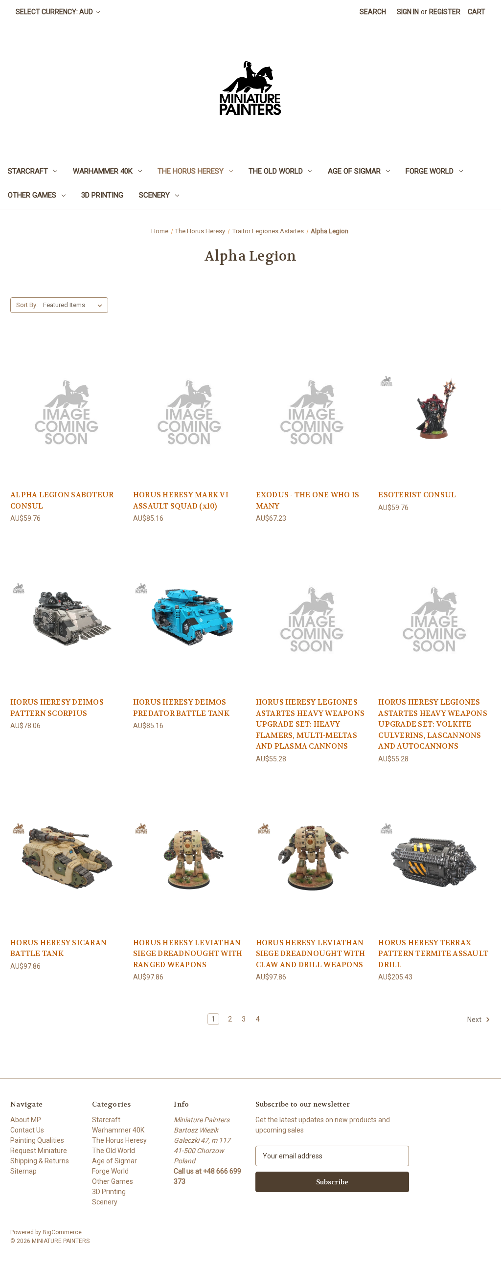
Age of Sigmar (354, 171)
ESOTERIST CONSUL (417, 495)
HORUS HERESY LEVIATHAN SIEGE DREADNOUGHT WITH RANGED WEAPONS (188, 954)
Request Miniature (38, 1151)
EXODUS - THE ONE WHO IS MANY (308, 500)
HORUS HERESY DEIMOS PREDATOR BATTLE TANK (181, 707)
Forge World (430, 171)
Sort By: (27, 305)
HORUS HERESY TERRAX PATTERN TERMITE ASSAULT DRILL (433, 954)
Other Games (32, 195)
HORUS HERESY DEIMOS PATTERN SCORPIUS (57, 707)
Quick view (66, 410)
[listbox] (75, 305)
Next (475, 1019)
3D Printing (102, 195)
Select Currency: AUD (55, 12)
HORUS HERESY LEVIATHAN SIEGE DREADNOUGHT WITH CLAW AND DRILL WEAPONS (310, 954)
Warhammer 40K (103, 171)
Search (373, 12)
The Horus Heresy (191, 171)
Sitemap (23, 1171)
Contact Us (27, 1130)
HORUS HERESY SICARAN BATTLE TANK (58, 948)
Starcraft (28, 171)
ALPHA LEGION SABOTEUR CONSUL (62, 500)
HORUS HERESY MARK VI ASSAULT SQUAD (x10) (180, 500)
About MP (25, 1120)
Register (444, 12)
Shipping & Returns (39, 1161)
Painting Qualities (37, 1140)
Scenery (154, 195)
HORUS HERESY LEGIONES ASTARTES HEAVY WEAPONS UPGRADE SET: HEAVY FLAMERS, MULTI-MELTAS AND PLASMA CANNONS (310, 724)
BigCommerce (62, 1232)
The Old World (276, 171)
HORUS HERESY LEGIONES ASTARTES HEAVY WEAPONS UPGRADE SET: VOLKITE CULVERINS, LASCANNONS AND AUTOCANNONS (432, 724)
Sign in (408, 12)
